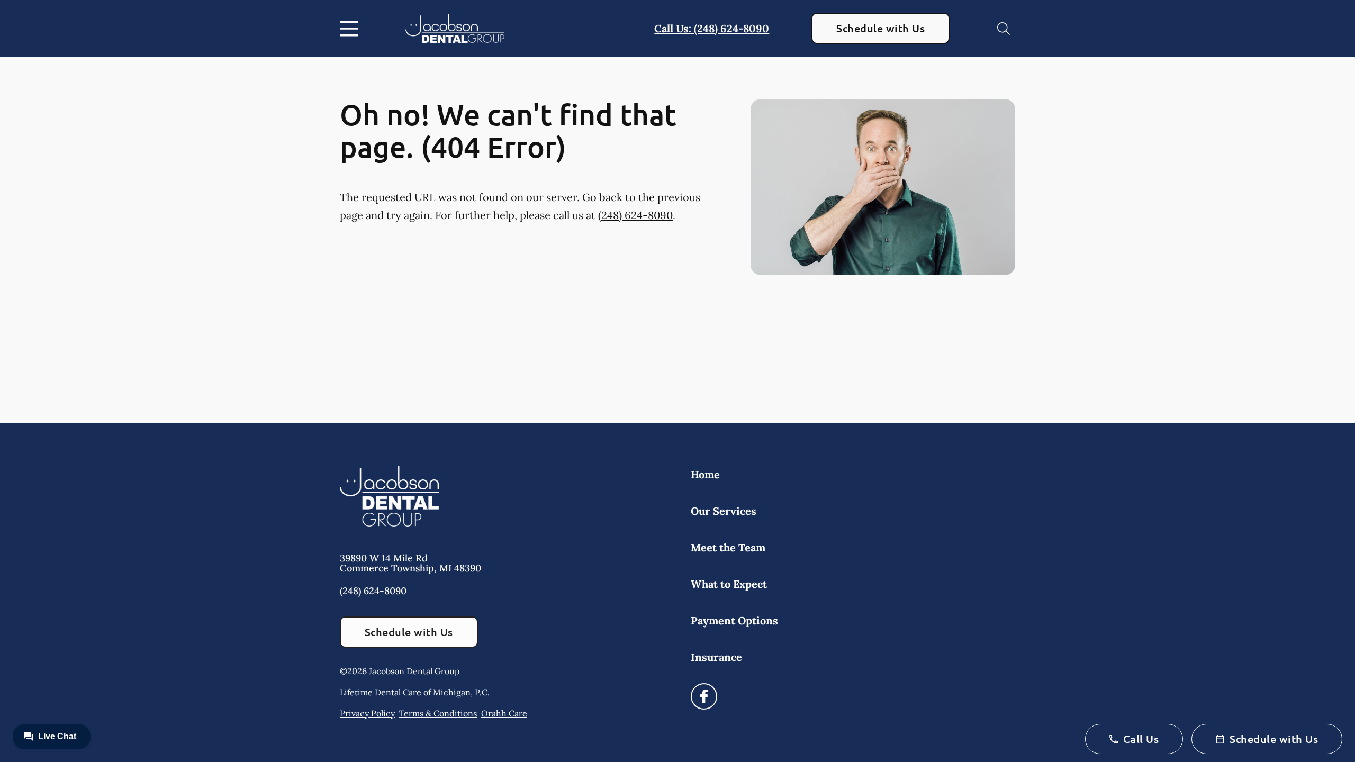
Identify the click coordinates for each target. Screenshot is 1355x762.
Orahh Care (504, 713)
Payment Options (734, 620)
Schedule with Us (880, 28)
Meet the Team (728, 547)
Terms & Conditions (438, 713)
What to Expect (729, 584)
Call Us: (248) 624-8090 (711, 28)
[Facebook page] (704, 696)
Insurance (716, 657)
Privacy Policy (367, 713)
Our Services (723, 511)
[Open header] (351, 28)
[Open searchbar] (1003, 28)
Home (705, 474)
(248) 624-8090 (635, 215)
